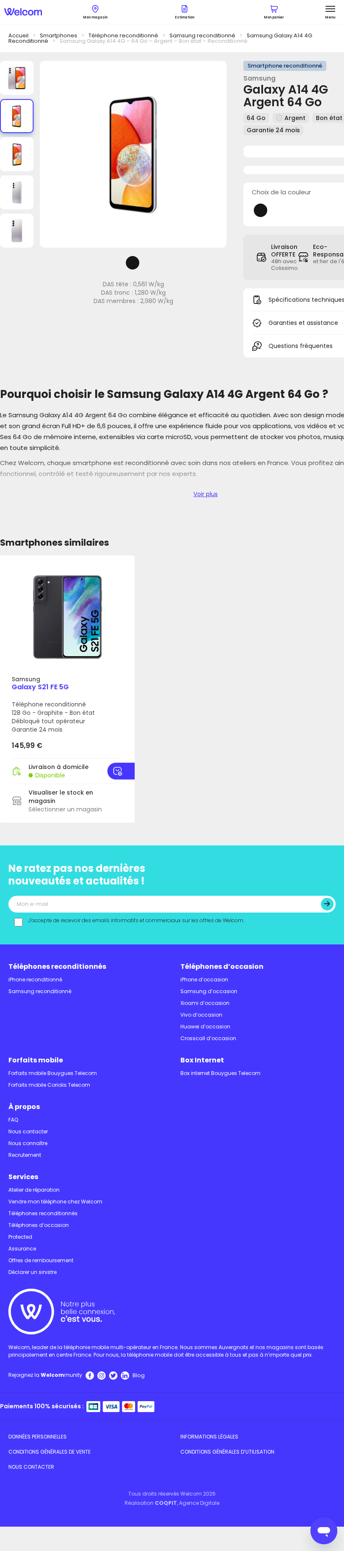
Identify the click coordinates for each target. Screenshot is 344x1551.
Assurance (22, 1248)
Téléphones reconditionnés (57, 966)
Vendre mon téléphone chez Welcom (55, 1201)
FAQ (13, 1119)
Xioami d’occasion (204, 1003)
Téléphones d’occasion (221, 966)
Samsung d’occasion (208, 991)
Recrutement (24, 1155)
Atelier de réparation (34, 1189)
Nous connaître (27, 1143)
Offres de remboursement (40, 1260)
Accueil (18, 35)
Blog (139, 1375)
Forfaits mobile (35, 1060)
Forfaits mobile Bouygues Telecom (52, 1073)
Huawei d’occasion (205, 1026)
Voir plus (205, 494)
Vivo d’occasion (201, 1014)
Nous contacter (28, 1131)
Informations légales (209, 1436)
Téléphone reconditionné (123, 35)
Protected (20, 1236)
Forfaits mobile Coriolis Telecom (49, 1084)
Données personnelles (37, 1436)
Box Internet (202, 1060)
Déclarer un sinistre (32, 1272)
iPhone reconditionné (35, 979)
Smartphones (58, 35)
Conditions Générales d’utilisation (227, 1451)
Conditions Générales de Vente (49, 1451)
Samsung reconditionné (202, 35)
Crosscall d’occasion (208, 1038)
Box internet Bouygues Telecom (220, 1073)
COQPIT (166, 1503)
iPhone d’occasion (204, 979)
